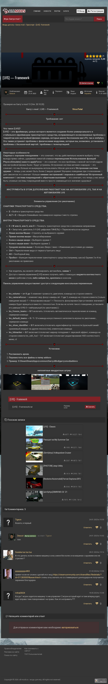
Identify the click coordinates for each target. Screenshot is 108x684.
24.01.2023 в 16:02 (96, 536)
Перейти (87, 93)
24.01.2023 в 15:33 (96, 520)
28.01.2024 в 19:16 (96, 552)
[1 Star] (87, 56)
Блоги (66, 11)
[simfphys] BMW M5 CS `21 (55, 492)
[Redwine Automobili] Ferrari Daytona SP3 (62, 479)
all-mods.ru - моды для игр (30, 680)
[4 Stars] (97, 56)
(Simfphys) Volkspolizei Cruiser (57, 453)
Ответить (88, 527)
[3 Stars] (93, 56)
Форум (57, 11)
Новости (47, 11)
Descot (12, 93)
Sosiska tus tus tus (23, 552)
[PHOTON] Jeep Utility (53, 466)
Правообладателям (12, 648)
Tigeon (18, 519)
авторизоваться (70, 627)
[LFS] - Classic (49, 427)
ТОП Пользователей (33, 654)
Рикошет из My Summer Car (56, 440)
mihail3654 (20, 593)
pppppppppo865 (22, 571)
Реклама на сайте (11, 652)
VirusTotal (77, 109)
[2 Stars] (90, 56)
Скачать (91, 407)
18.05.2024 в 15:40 (96, 593)
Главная (36, 11)
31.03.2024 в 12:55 (96, 571)
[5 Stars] (100, 56)
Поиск (99, 19)
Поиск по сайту (10, 655)
